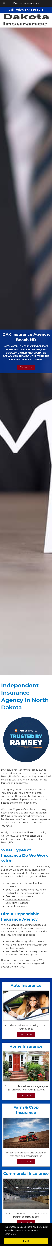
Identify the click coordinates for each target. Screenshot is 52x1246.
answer (5, 966)
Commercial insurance (18, 899)
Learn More (26, 1034)
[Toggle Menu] (3, 3)
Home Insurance (26, 1046)
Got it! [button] (26, 1241)
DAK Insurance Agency (26, 3)
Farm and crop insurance (19, 896)
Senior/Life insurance (17, 903)
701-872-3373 (13, 836)
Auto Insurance (26, 985)
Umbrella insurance (16, 906)
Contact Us (26, 367)
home (21, 793)
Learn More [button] (10, 1234)
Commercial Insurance (26, 1173)
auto (14, 793)
